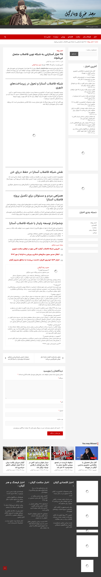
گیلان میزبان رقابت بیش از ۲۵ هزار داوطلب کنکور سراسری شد (82, 91)
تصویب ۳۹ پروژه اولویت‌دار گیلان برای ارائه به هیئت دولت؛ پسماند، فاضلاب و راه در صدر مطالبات (62, 517)
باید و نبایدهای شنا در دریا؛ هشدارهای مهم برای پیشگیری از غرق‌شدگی (38, 490)
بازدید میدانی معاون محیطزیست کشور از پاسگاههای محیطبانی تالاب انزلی (62, 525)
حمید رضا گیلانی (50, 62)
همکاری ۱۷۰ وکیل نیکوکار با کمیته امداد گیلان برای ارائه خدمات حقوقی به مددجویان (37, 516)
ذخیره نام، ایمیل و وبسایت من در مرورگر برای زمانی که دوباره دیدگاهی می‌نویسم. (36, 428)
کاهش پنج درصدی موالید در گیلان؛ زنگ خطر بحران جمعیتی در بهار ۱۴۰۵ (37, 498)
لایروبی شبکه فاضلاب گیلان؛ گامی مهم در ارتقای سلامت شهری (35, 248)
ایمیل (61, 411)
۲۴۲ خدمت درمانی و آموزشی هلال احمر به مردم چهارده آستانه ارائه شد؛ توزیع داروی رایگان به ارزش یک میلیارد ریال (38, 525)
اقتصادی (70, 37)
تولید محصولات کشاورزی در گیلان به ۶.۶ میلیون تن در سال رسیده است (83, 103)
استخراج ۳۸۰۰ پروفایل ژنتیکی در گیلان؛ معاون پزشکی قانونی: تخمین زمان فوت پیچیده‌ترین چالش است (39, 507)
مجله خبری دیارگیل (57, 245)
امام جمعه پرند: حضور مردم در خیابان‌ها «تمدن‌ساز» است (14, 522)
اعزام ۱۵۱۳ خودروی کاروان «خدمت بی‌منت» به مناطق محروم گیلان (34, 260)
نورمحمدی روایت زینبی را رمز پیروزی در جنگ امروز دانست (83, 97)
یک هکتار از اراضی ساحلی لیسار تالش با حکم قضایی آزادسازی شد (83, 118)
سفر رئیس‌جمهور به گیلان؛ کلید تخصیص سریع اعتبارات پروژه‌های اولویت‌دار (62, 509)
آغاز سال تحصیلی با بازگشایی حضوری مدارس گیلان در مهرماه (84, 72)
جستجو (74, 54)
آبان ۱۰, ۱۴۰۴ (59, 62)
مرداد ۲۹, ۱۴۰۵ (68, 470)
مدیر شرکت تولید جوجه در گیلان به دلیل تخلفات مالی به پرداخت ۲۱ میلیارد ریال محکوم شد (83, 110)
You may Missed (89, 443)
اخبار (95, 37)
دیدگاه (60, 378)
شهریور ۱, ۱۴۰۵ (93, 470)
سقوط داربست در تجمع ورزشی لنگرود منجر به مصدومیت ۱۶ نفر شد (84, 78)
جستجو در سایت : (91, 50)
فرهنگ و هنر (87, 37)
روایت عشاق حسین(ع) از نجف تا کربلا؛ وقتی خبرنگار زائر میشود (13, 506)
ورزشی (63, 37)
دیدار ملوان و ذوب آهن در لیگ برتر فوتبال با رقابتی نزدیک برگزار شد (83, 84)
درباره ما (55, 37)
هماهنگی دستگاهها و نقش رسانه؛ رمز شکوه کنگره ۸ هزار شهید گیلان (84, 130)
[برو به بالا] (5, 568)
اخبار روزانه (60, 51)
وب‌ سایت (60, 419)
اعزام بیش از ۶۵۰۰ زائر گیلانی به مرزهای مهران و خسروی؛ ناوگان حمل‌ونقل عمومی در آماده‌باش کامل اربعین (15, 514)
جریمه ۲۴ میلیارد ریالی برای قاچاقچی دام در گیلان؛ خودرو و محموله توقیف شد (82, 124)
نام (61, 402)
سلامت (78, 37)
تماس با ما (47, 37)
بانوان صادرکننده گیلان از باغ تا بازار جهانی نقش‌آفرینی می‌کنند (50, 358)
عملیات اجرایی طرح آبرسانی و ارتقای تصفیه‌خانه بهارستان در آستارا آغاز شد (18, 358)
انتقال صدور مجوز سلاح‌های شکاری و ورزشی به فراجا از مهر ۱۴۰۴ (35, 254)
